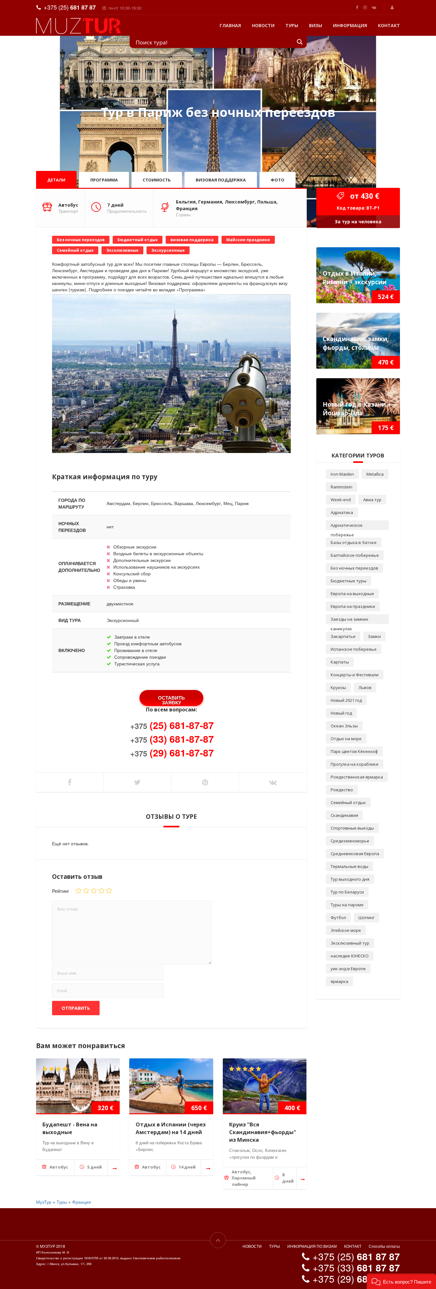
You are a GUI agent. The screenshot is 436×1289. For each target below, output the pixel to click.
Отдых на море (346, 738)
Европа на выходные (352, 593)
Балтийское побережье (355, 555)
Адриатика (342, 512)
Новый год (341, 713)
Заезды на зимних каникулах (349, 620)
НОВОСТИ (263, 25)
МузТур (43, 1202)
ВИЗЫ (315, 25)
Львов (365, 687)
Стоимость (157, 180)
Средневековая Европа (355, 853)
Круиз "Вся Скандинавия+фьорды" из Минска (262, 1132)
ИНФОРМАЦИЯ (350, 25)
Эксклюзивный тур (350, 943)
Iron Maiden (342, 474)
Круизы (338, 687)
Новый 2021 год (346, 700)
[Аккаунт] (392, 7)
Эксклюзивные (122, 250)
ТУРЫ (291, 25)
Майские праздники (248, 239)
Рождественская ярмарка (357, 777)
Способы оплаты (384, 1246)
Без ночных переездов (81, 239)
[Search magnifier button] (300, 41)
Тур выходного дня (350, 879)
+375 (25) (70, 7)
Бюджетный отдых (137, 239)
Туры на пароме (347, 905)
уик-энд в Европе (348, 968)
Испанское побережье (354, 649)
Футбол (338, 917)
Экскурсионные (168, 250)
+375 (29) (356, 1278)
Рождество (342, 790)
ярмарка (339, 981)
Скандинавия (344, 815)
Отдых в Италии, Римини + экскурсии (355, 278)
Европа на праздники (353, 606)
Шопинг (366, 917)
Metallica (375, 474)
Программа (104, 180)
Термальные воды (349, 866)
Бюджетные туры (348, 581)
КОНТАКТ (389, 25)
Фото (277, 180)
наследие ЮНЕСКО (350, 956)
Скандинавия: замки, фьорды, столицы (356, 343)
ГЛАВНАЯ (230, 25)
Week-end (341, 500)
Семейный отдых (75, 250)
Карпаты (340, 662)
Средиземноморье (350, 841)
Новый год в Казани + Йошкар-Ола (357, 409)
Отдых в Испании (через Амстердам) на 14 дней (171, 1128)
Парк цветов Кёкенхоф (354, 751)
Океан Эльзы (344, 726)
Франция (81, 1202)
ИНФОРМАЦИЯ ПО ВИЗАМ (312, 1246)
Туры (61, 1202)
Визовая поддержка (221, 180)
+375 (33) (356, 1267)
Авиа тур (372, 500)
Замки (374, 636)
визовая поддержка (192, 239)
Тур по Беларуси (347, 892)
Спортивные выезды (352, 828)
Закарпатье (343, 636)
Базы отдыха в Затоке (354, 542)
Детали (56, 180)
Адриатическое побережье (347, 526)
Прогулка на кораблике (355, 764)
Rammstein (341, 487)
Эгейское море (346, 930)
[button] (401, 1281)
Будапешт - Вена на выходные (69, 1128)
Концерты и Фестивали (355, 675)
